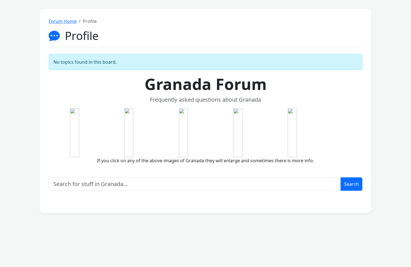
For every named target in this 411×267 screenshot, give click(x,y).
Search (351, 184)
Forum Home (63, 21)
